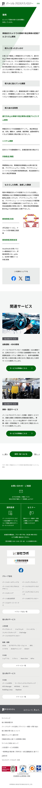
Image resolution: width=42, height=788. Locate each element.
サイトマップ (6, 718)
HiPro (32, 658)
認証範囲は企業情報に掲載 (21, 776)
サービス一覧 (22, 665)
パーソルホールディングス (10, 582)
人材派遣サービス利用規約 (10, 747)
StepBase (18, 690)
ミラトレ (15, 658)
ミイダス (5, 649)
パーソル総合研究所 (8, 598)
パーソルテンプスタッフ (30, 582)
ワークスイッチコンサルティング (25, 683)
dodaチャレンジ (16, 649)
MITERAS (17, 686)
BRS (31, 645)
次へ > (37, 454)
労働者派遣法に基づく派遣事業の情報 (14, 739)
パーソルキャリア (8, 593)
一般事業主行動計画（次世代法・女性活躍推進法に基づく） (21, 752)
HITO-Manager (6, 686)
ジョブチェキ (19, 629)
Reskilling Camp (7, 690)
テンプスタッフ (7, 629)
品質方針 (4, 756)
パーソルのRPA (7, 683)
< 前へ (5, 454)
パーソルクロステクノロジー (30, 587)
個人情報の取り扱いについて (11, 731)
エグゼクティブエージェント (18, 645)
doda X (26, 649)
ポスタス (25, 686)
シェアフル (5, 658)
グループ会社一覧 (21, 612)
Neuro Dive (24, 658)
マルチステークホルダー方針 (11, 760)
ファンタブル (30, 629)
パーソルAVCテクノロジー (30, 598)
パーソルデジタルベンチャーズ (30, 593)
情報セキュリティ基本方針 (10, 735)
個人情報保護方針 (7, 722)
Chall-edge (22, 632)
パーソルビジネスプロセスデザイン (10, 587)
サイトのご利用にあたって (10, 743)
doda (4, 645)
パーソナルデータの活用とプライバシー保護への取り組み (20, 726)
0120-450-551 (32, 535)
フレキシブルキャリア (9, 632)
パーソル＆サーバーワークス (10, 604)
